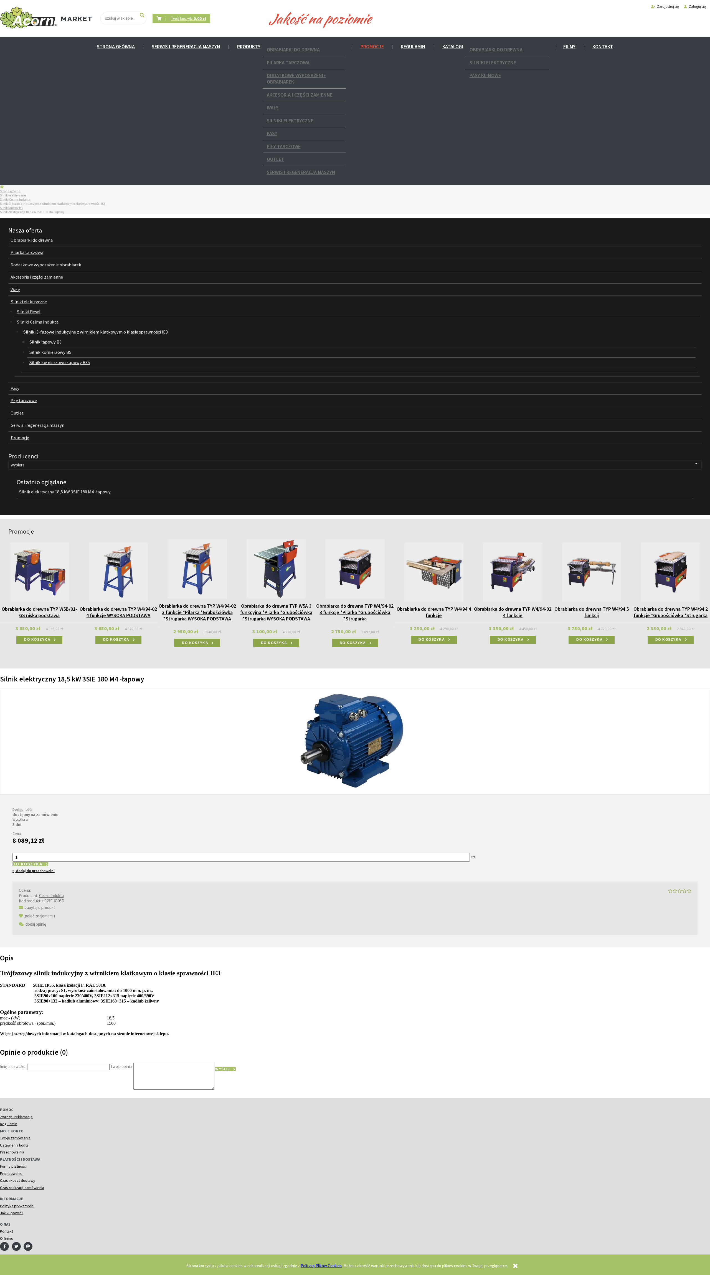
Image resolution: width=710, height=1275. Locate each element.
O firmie (6, 1238)
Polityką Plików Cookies (321, 1265)
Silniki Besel (28, 312)
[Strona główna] (28, 17)
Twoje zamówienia (15, 1137)
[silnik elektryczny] (355, 741)
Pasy (272, 133)
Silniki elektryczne (290, 120)
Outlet (275, 159)
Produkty (248, 46)
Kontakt (602, 46)
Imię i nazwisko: (13, 1066)
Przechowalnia (12, 1152)
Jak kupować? (11, 1212)
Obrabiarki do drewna (293, 49)
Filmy (569, 46)
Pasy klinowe (485, 75)
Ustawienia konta (14, 1145)
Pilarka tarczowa (288, 62)
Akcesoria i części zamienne (300, 95)
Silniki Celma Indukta (15, 199)
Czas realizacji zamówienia (22, 1187)
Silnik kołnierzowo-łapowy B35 (59, 362)
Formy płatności (13, 1166)
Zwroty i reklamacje (16, 1116)
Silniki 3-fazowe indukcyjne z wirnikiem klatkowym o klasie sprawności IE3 (52, 203)
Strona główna (116, 46)
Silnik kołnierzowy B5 (50, 352)
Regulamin (413, 46)
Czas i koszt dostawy (17, 1180)
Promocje (372, 46)
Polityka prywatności (17, 1205)
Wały (272, 107)
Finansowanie (11, 1173)
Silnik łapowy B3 (11, 208)
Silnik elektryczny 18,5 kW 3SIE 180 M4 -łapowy (65, 492)
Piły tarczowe (284, 146)
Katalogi (452, 46)
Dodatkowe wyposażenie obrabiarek (296, 78)
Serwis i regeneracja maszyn (186, 46)
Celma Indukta (51, 895)
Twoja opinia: (121, 1066)
